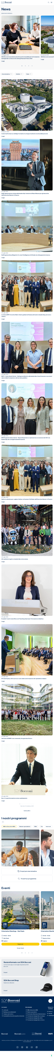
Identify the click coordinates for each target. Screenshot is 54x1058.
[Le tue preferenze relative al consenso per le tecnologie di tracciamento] (51, 1055)
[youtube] (31, 1047)
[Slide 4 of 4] (32, 66)
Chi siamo (4, 1007)
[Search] (48, 2)
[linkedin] (27, 1047)
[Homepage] (10, 1001)
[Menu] (51, 2)
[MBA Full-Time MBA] (20, 845)
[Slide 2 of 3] (27, 865)
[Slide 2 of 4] (25, 66)
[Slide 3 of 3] (30, 865)
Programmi (28, 1007)
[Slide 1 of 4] (22, 66)
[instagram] (36, 1047)
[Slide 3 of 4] (29, 66)
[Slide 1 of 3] (24, 865)
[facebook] (17, 1047)
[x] (22, 1047)
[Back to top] (50, 1001)
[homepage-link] (6, 2)
